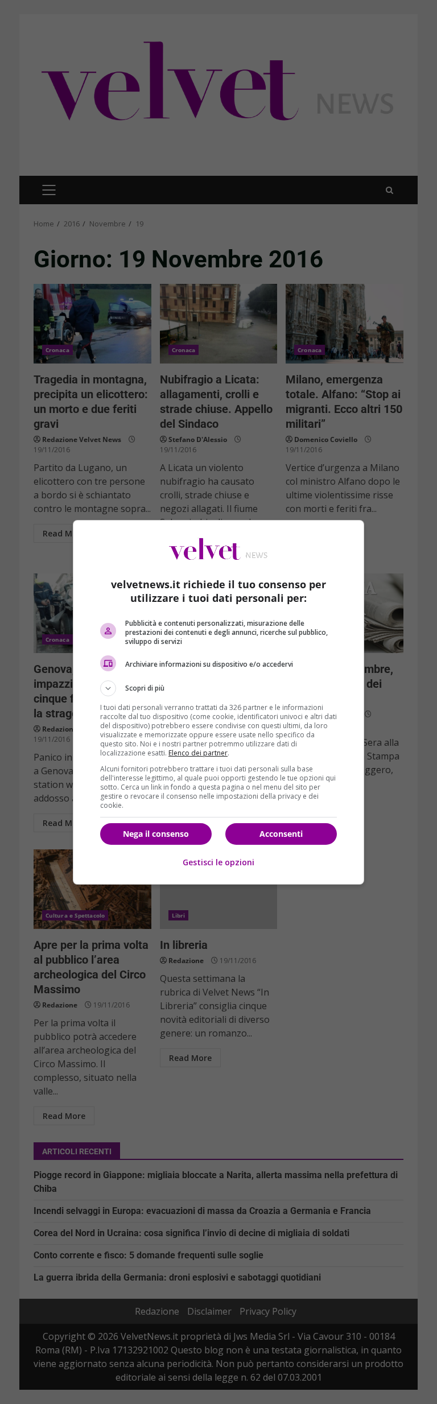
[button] (218, 688)
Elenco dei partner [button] (198, 753)
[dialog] (218, 702)
